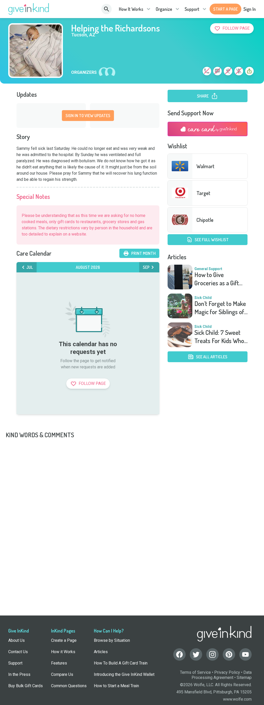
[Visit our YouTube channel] (245, 654)
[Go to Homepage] (28, 9)
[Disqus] (132, 503)
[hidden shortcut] (195, 72)
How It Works (131, 9)
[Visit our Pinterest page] (229, 654)
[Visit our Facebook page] (179, 654)
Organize (164, 9)
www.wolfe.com (237, 699)
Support (192, 9)
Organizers (84, 72)
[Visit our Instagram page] (212, 654)
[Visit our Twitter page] (196, 654)
